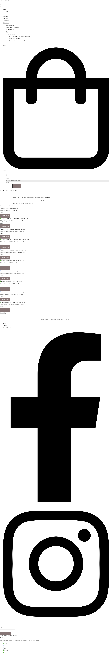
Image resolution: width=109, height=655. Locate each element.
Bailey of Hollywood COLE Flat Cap (8, 210)
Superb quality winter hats (15, 38)
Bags (7, 31)
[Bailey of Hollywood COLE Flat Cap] (9, 208)
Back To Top (3, 313)
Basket (9, 186)
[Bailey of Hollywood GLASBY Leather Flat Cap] (12, 260)
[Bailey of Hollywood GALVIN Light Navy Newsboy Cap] (14, 218)
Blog (7, 14)
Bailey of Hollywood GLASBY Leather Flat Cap (11, 262)
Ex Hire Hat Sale (10, 29)
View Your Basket (17, 203)
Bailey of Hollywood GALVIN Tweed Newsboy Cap (12, 252)
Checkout (17, 186)
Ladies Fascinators (10, 25)
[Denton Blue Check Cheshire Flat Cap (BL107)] (12, 292)
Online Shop (6, 23)
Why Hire (5, 18)
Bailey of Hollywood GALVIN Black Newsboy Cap (12, 231)
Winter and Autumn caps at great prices (18, 40)
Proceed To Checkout (28, 203)
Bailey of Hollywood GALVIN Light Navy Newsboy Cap (13, 221)
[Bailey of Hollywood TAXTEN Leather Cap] (11, 281)
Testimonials (6, 20)
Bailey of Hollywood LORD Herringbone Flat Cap (12, 273)
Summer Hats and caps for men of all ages (19, 36)
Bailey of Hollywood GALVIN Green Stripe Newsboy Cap (13, 241)
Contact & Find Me (7, 43)
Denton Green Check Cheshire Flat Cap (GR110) (12, 304)
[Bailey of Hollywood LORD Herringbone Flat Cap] (12, 271)
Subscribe (5, 633)
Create (37, 640)
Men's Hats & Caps (10, 34)
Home (4, 9)
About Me (5, 16)
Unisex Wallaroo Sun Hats (12, 27)
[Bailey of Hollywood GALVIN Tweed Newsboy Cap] (13, 250)
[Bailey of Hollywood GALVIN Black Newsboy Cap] (12, 229)
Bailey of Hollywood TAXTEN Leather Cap (10, 283)
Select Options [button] (5, 215)
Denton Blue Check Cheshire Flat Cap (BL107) (11, 294)
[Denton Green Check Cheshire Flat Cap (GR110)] (12, 302)
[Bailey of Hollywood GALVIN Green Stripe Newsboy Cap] (14, 239)
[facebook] (56, 502)
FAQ (7, 11)
